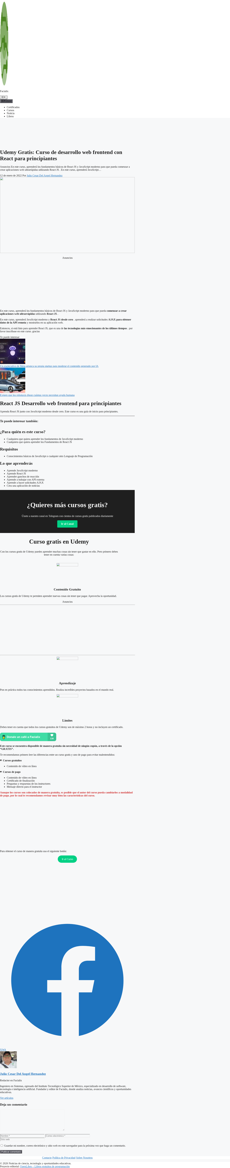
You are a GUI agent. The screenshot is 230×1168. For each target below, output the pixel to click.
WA (4, 1049)
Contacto (47, 1157)
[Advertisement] (27, 125)
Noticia (10, 113)
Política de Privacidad (63, 1157)
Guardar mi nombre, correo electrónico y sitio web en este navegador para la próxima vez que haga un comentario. (65, 1145)
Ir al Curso (67, 859)
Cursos (10, 110)
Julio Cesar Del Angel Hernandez (23, 1074)
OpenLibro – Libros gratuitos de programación (45, 1166)
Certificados (13, 107)
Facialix (4, 91)
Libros (10, 116)
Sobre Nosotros (84, 1157)
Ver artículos (6, 1097)
